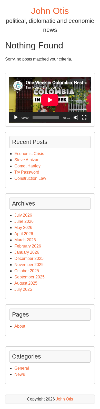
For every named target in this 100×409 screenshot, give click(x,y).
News (19, 374)
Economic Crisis (29, 153)
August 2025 (25, 283)
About (19, 326)
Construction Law (30, 178)
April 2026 (23, 234)
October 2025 (26, 271)
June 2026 (24, 221)
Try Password (26, 172)
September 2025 (29, 277)
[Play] (15, 117)
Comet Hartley (27, 166)
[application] (50, 100)
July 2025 (23, 289)
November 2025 (29, 264)
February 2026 (27, 246)
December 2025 (29, 258)
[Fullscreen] (84, 117)
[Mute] (75, 117)
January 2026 (26, 252)
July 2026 (23, 215)
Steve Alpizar (26, 160)
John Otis (50, 11)
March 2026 (25, 240)
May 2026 (23, 227)
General (21, 368)
